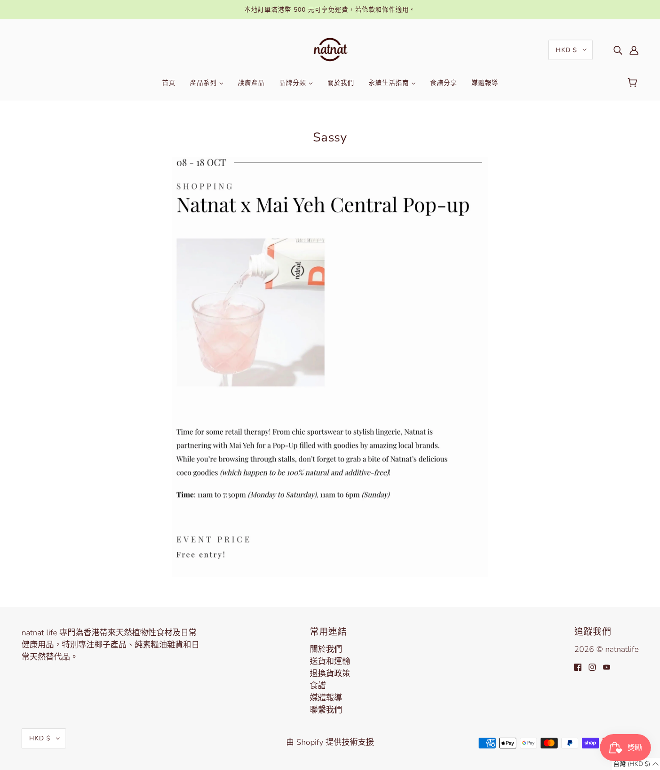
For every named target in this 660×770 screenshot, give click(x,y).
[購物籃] (634, 83)
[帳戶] (634, 49)
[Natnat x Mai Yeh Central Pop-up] (330, 366)
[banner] (330, 49)
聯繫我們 (326, 709)
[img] (618, 49)
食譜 (318, 685)
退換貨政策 (330, 673)
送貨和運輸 (330, 661)
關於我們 (326, 649)
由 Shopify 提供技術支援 (330, 742)
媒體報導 (326, 697)
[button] (636, 764)
